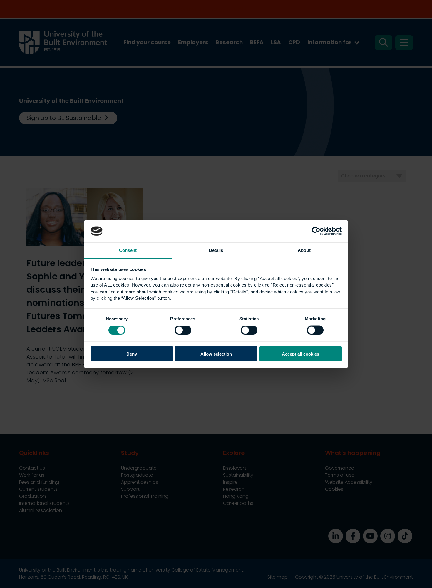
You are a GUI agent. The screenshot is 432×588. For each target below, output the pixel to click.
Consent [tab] (128, 250)
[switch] (183, 330)
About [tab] (304, 250)
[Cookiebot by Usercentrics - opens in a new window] (316, 231)
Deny (131, 353)
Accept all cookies (300, 353)
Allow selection (216, 353)
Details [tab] (216, 250)
